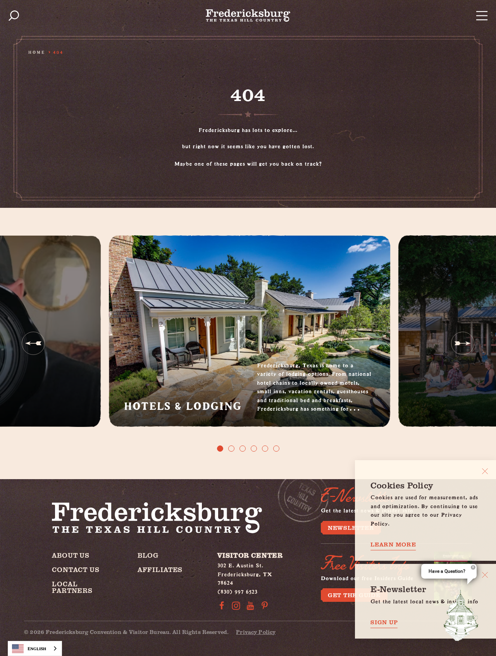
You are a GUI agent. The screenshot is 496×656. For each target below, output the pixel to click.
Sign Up (384, 622)
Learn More (393, 544)
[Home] (248, 15)
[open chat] (461, 615)
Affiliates (160, 569)
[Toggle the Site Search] (14, 15)
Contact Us (76, 569)
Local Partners (72, 587)
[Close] (485, 471)
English (37, 648)
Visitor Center (250, 555)
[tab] (220, 448)
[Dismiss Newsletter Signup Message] (485, 575)
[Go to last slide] (33, 343)
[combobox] (35, 648)
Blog (148, 555)
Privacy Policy (256, 631)
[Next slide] (462, 343)
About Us (71, 555)
